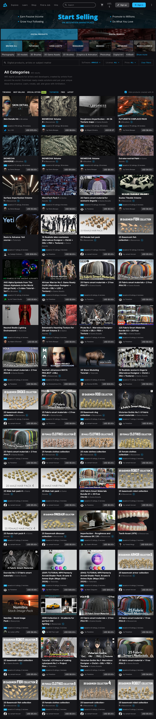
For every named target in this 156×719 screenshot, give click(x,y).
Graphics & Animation (87, 54)
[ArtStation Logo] (5, 5)
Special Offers (36, 92)
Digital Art (118, 54)
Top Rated (53, 92)
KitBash (129, 54)
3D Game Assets (52, 54)
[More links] (151, 4)
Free (63, 92)
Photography (8, 54)
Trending (6, 92)
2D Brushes (68, 54)
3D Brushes (35, 54)
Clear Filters (146, 63)
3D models (22, 54)
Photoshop (105, 54)
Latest (70, 92)
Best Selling (19, 92)
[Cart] (102, 4)
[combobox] (79, 5)
